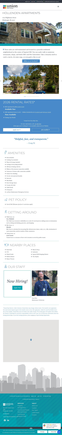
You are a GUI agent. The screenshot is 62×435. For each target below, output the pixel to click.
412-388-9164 (38, 132)
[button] (58, 6)
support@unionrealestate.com (10, 425)
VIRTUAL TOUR (46, 120)
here (11, 323)
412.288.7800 (6, 422)
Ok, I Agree (42, 431)
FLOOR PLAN (20, 115)
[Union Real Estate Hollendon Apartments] (31, 83)
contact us (33, 323)
